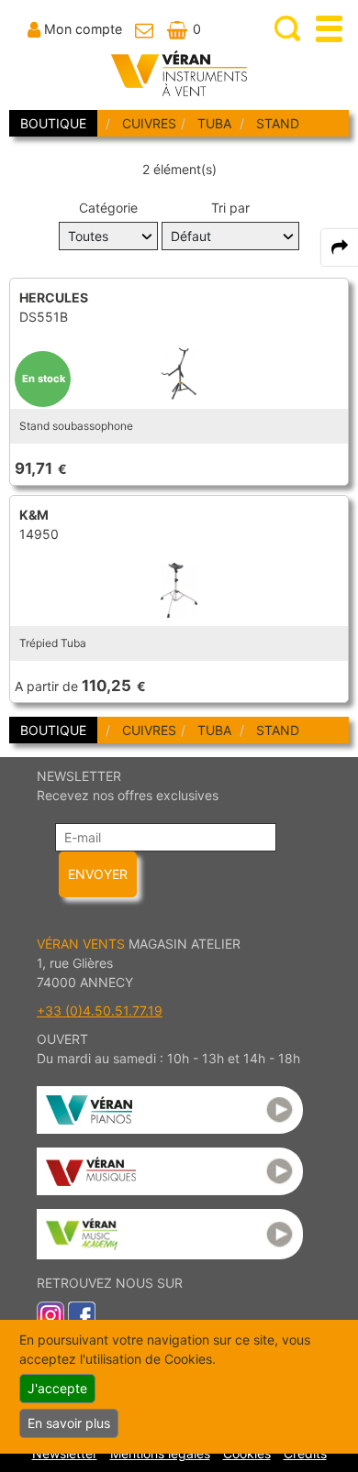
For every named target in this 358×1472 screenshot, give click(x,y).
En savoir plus (69, 1423)
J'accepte (57, 1388)
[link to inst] (50, 1314)
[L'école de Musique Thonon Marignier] (170, 1234)
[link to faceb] (81, 1314)
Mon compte (83, 29)
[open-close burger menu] (329, 29)
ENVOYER (98, 874)
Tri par (230, 207)
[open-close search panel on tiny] (288, 29)
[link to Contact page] (144, 29)
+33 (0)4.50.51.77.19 (99, 1010)
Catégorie (108, 207)
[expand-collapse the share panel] (339, 247)
